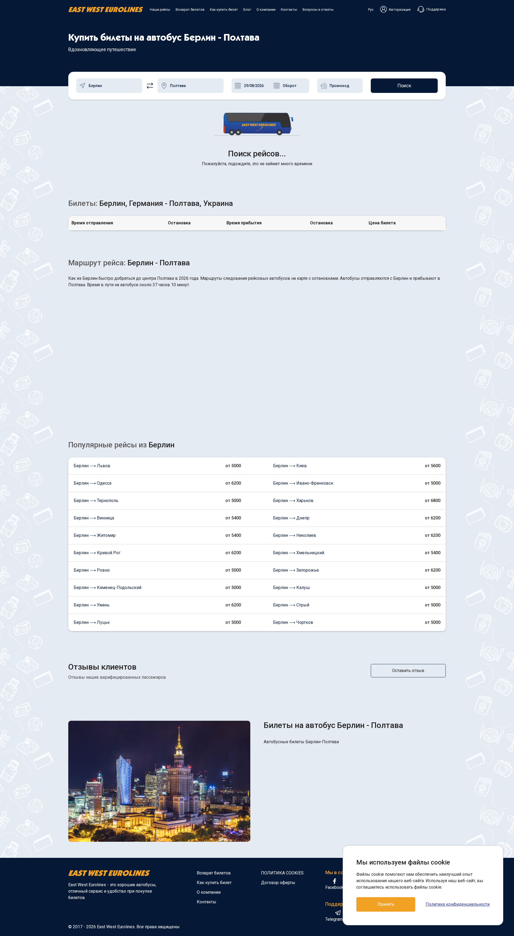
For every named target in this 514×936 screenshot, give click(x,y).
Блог (247, 9)
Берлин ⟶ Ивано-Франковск (303, 483)
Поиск (404, 85)
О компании (265, 9)
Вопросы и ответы (318, 9)
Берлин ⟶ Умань (91, 604)
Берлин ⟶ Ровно (92, 570)
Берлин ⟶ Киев (290, 465)
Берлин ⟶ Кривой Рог (97, 552)
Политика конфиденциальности (458, 904)
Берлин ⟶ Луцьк (92, 622)
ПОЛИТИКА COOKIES (282, 872)
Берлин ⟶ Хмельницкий (298, 552)
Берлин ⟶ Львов (92, 465)
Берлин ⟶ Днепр (291, 517)
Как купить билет (224, 9)
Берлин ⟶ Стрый (291, 604)
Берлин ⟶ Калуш (291, 587)
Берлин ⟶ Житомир (95, 535)
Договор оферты (278, 882)
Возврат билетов (190, 9)
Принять (385, 904)
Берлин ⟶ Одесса (92, 483)
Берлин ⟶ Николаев (294, 535)
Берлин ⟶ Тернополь (96, 500)
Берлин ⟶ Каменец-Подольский (107, 587)
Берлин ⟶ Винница (94, 517)
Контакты (289, 9)
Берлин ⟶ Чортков (293, 622)
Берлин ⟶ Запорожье (296, 570)
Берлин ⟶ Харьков (293, 500)
